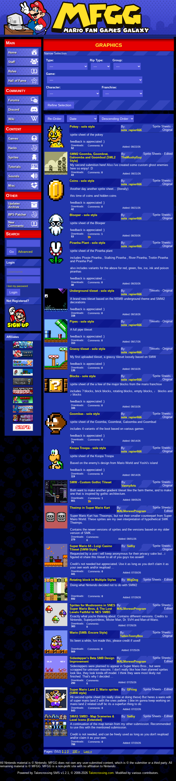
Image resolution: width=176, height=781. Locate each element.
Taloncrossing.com (101, 773)
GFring (132, 689)
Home (12, 52)
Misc (11, 185)
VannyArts (128, 485)
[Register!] (18, 327)
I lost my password (17, 286)
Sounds (13, 176)
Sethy (131, 546)
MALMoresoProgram (131, 511)
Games (13, 138)
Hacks (12, 148)
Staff (11, 62)
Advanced (25, 251)
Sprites (13, 157)
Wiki (11, 119)
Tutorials (14, 167)
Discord (13, 109)
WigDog (132, 580)
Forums (13, 100)
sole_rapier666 (131, 130)
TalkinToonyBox (131, 636)
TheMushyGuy (131, 157)
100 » (76, 751)
